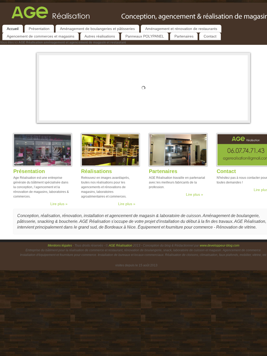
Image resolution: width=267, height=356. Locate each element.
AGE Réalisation (120, 245)
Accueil (13, 29)
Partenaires (183, 36)
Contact (210, 36)
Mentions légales (60, 245)
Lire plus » (59, 204)
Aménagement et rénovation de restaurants (181, 29)
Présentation (39, 29)
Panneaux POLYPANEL (144, 36)
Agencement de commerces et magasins (40, 36)
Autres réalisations (99, 36)
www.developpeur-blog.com (219, 245)
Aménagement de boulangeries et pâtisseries (97, 29)
